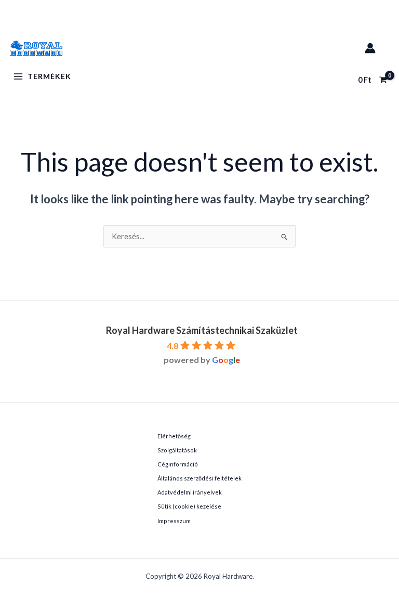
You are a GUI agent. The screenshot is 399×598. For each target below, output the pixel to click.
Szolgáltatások (177, 450)
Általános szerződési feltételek (199, 478)
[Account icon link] (370, 48)
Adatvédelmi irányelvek (189, 492)
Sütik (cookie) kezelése (189, 506)
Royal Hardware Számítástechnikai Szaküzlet (202, 330)
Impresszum (174, 520)
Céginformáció (177, 464)
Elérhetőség (174, 436)
